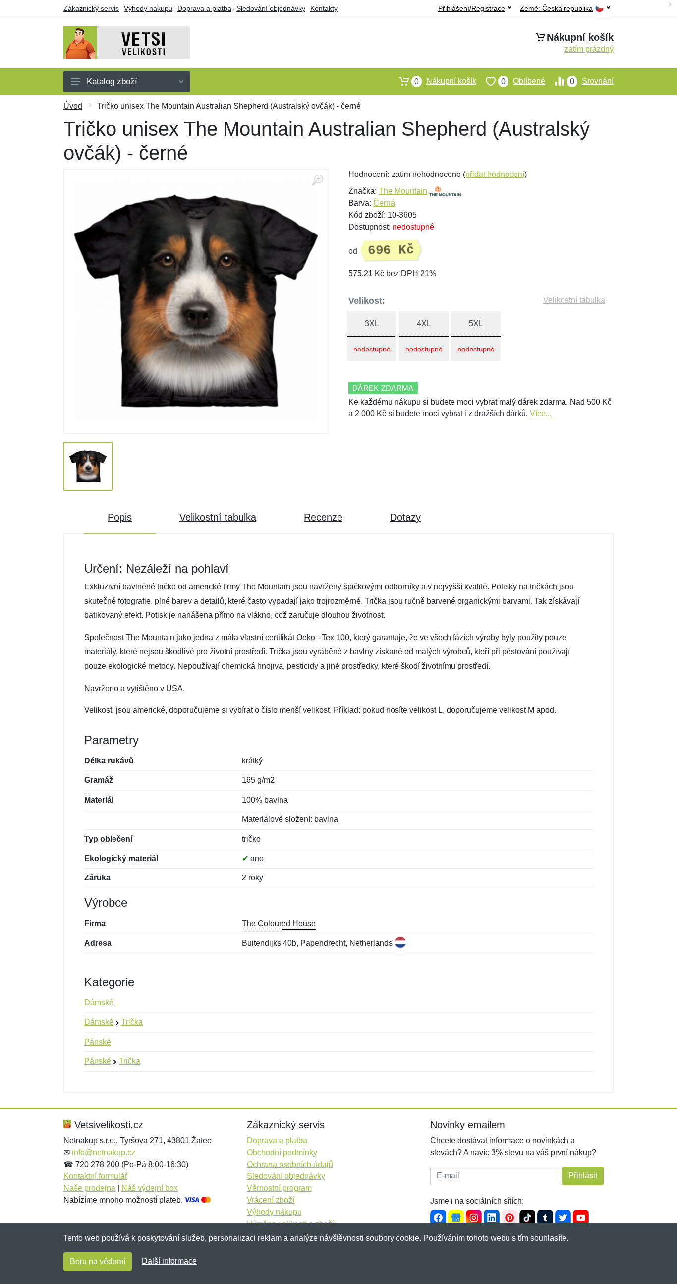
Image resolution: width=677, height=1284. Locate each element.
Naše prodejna (89, 1188)
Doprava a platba (204, 8)
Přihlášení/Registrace (471, 8)
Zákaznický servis (91, 8)
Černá (384, 203)
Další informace (169, 1261)
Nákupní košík (445, 81)
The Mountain (403, 191)
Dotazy (405, 517)
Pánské (97, 1042)
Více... (541, 413)
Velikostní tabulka (574, 300)
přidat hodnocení (494, 174)
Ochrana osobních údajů (290, 1164)
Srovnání (592, 81)
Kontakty (324, 8)
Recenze (323, 517)
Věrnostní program (279, 1188)
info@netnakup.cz (103, 1152)
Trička (132, 1022)
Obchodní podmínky (282, 1152)
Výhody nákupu (148, 8)
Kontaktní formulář (95, 1176)
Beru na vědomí (97, 1261)
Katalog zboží (112, 81)
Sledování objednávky (270, 8)
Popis (120, 517)
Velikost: (366, 301)
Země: (556, 8)
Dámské (98, 1002)
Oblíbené (523, 81)
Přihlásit (582, 1175)
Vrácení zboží (270, 1200)
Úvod (72, 106)
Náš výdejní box (149, 1188)
